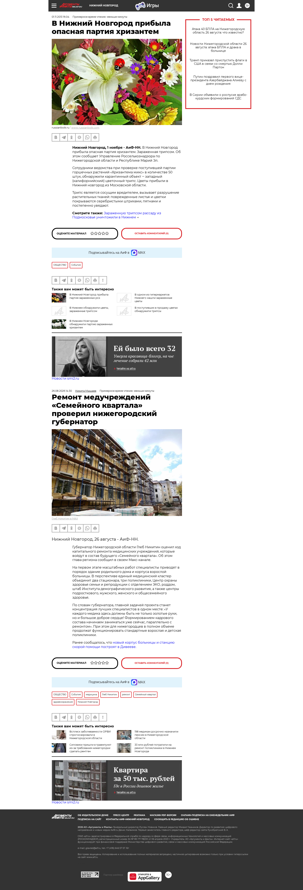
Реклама (139, 815)
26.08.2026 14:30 (62, 390)
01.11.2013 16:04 (60, 16)
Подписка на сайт (89, 819)
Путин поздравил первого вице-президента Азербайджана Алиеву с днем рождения (218, 80)
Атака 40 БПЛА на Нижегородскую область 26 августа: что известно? (218, 30)
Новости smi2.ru (65, 378)
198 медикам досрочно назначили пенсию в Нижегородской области (156, 735)
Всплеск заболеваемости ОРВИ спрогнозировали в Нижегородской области (90, 735)
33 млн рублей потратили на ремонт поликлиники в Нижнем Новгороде (155, 748)
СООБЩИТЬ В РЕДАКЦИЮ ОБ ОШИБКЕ (176, 819)
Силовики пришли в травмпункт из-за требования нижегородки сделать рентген (90, 748)
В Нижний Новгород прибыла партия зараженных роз (88, 296)
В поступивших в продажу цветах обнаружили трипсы (156, 309)
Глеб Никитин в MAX (65, 518)
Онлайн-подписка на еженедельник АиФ (208, 815)
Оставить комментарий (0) (152, 233)
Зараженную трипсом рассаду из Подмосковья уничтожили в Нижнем (116, 215)
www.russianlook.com (85, 127)
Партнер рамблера (113, 875)
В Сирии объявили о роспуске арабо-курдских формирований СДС (218, 96)
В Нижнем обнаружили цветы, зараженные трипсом (89, 309)
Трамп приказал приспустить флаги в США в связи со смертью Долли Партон (218, 64)
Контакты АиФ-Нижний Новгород (127, 819)
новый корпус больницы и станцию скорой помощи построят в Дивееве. (123, 645)
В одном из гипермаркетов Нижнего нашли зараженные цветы (153, 298)
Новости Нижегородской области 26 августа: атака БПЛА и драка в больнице (218, 47)
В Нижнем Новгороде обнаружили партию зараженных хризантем (91, 324)
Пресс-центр (121, 815)
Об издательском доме (93, 815)
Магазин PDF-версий (163, 815)
